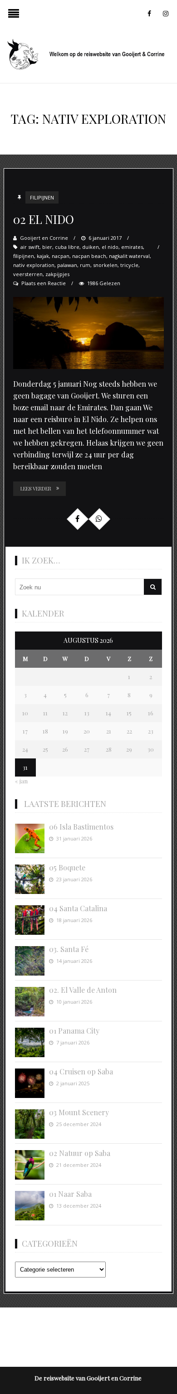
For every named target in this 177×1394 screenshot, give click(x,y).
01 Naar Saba (70, 1194)
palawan (67, 265)
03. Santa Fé (68, 949)
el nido (110, 246)
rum (85, 265)
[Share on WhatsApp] (99, 518)
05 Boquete (67, 867)
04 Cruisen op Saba (81, 1071)
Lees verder (35, 488)
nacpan (60, 256)
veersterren (28, 274)
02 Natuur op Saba (79, 1153)
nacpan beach (89, 256)
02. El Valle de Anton (83, 990)
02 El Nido (43, 219)
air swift (29, 246)
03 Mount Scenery (79, 1112)
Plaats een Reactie (43, 283)
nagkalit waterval (129, 256)
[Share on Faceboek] (77, 518)
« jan (21, 781)
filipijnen (23, 256)
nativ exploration (33, 265)
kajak (43, 256)
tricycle (129, 265)
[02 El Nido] (88, 333)
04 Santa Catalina (78, 908)
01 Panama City (74, 1030)
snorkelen (105, 265)
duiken (90, 246)
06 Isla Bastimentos (81, 826)
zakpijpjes (57, 274)
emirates (132, 246)
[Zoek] (153, 587)
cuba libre (67, 246)
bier (47, 246)
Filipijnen (42, 197)
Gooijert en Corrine (44, 237)
